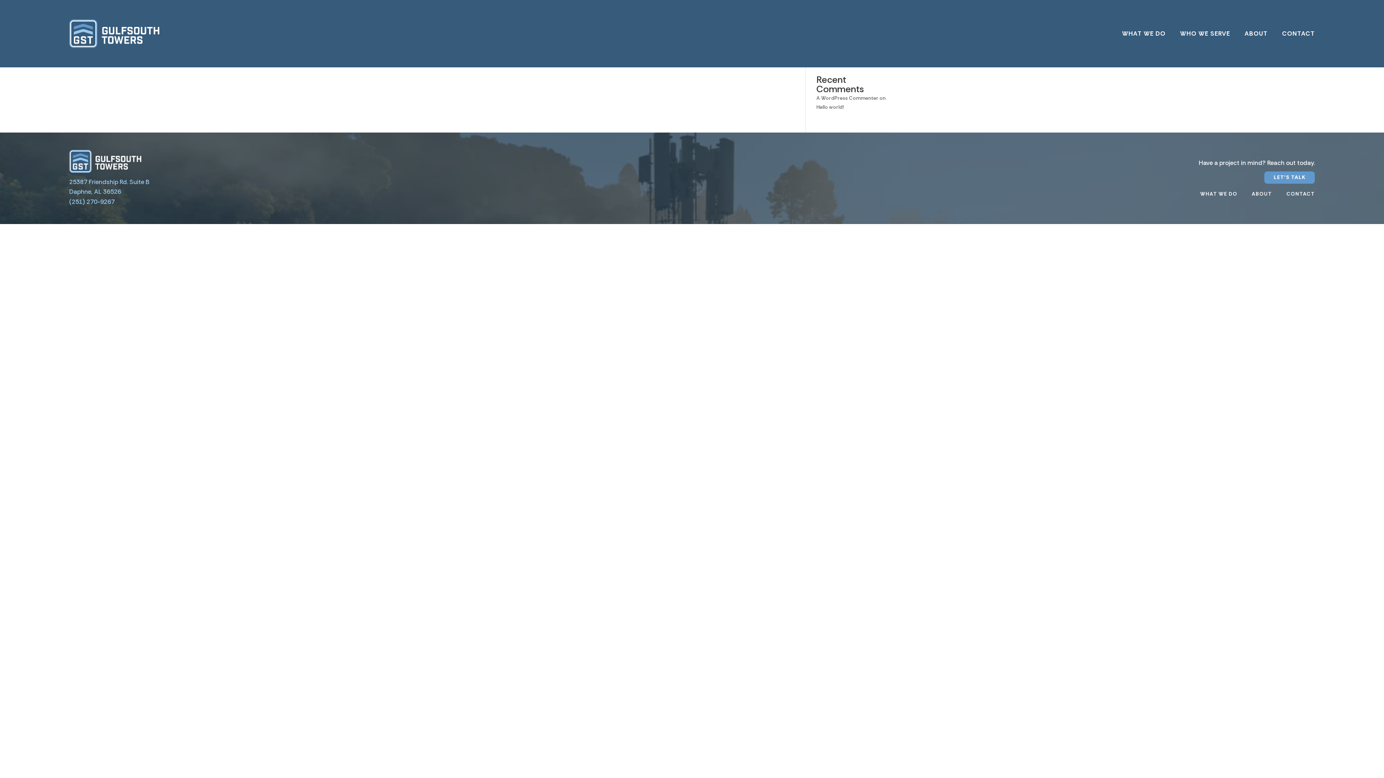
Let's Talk (1289, 177)
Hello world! (830, 107)
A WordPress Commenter (847, 98)
